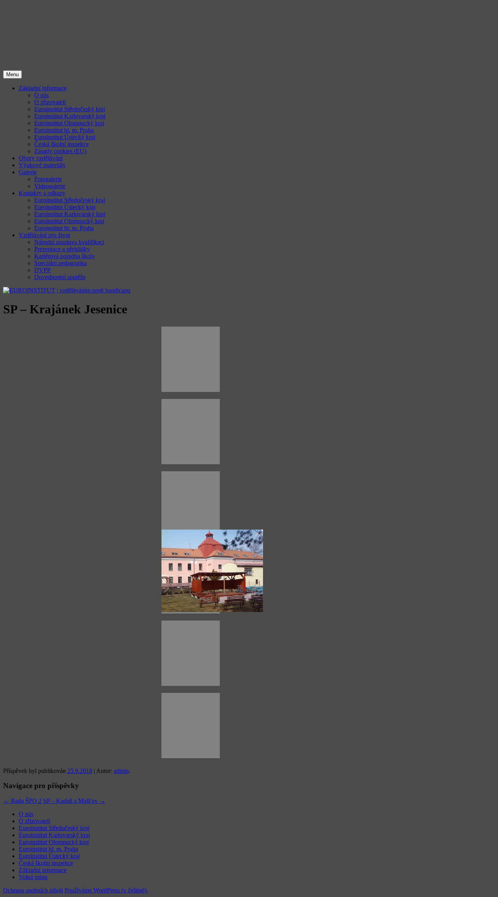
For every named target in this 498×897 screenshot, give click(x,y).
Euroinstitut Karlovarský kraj (69, 116)
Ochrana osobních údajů (33, 890)
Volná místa (33, 877)
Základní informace (43, 88)
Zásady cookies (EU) (60, 151)
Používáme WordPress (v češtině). (106, 890)
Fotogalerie (48, 179)
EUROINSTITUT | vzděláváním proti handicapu (132, 15)
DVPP (42, 270)
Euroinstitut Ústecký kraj (64, 137)
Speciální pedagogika (60, 263)
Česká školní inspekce (61, 144)
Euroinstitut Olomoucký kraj (69, 123)
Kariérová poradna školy (64, 256)
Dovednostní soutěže (60, 277)
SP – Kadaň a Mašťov (74, 800)
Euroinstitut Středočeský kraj (69, 109)
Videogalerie (49, 186)
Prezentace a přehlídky (62, 249)
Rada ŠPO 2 (22, 800)
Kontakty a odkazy (42, 193)
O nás (41, 95)
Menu (12, 74)
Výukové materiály (42, 165)
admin (121, 771)
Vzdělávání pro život (44, 235)
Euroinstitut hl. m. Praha (64, 130)
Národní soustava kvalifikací (69, 242)
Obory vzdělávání (41, 158)
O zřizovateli (50, 102)
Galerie (28, 172)
